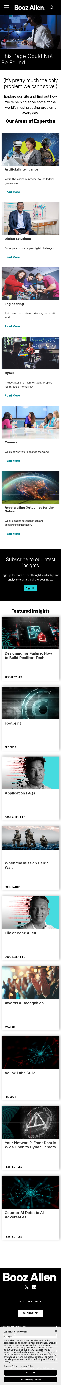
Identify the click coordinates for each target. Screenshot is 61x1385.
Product (10, 747)
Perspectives (13, 677)
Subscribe (30, 1313)
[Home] (30, 7)
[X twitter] (27, 1287)
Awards (10, 1027)
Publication (13, 887)
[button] (51, 7)
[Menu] (6, 7)
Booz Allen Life (15, 817)
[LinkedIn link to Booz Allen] (34, 1287)
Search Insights (30, 1260)
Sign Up (30, 588)
